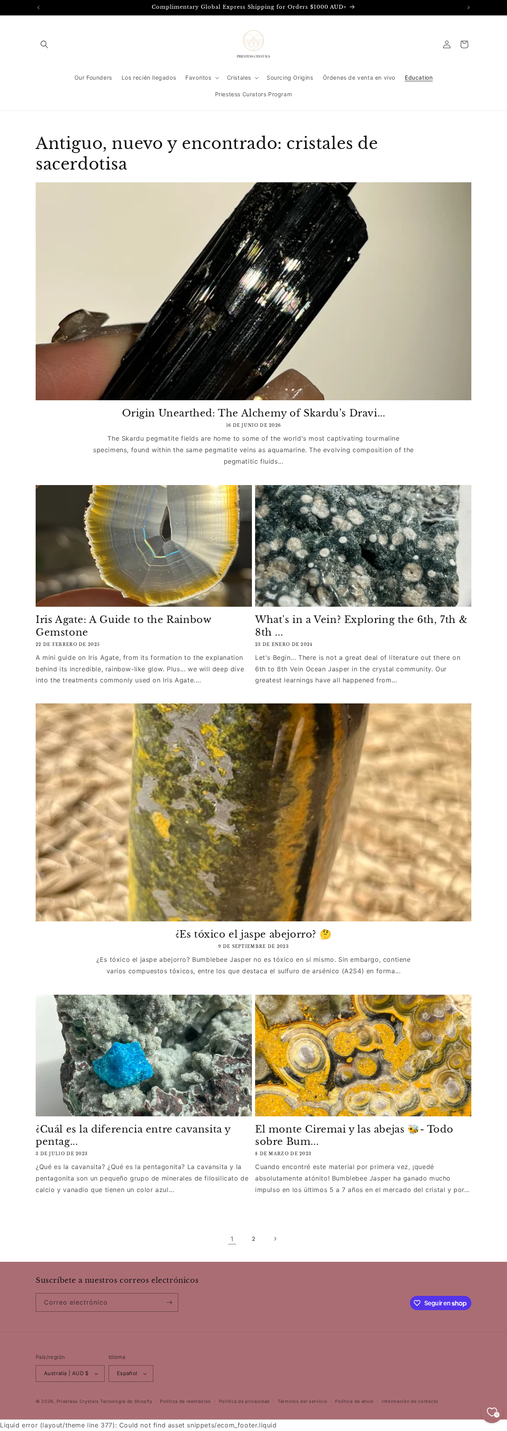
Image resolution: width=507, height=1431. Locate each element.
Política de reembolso (185, 1401)
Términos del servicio (303, 1401)
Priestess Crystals (78, 1401)
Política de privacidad (244, 1401)
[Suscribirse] (169, 1302)
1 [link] (232, 1239)
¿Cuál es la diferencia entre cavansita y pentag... (133, 1135)
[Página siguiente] (275, 1239)
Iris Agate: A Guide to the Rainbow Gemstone (123, 626)
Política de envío (354, 1401)
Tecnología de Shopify (126, 1401)
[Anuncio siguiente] (468, 7)
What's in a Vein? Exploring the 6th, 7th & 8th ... (361, 626)
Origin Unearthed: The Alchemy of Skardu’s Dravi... (253, 413)
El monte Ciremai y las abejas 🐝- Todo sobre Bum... (354, 1135)
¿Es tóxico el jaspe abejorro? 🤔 (253, 934)
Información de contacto (410, 1401)
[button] (44, 44)
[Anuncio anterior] (38, 7)
